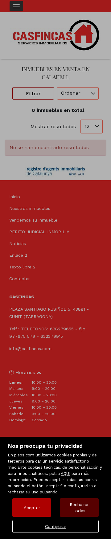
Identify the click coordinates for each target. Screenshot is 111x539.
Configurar (55, 526)
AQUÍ (65, 473)
